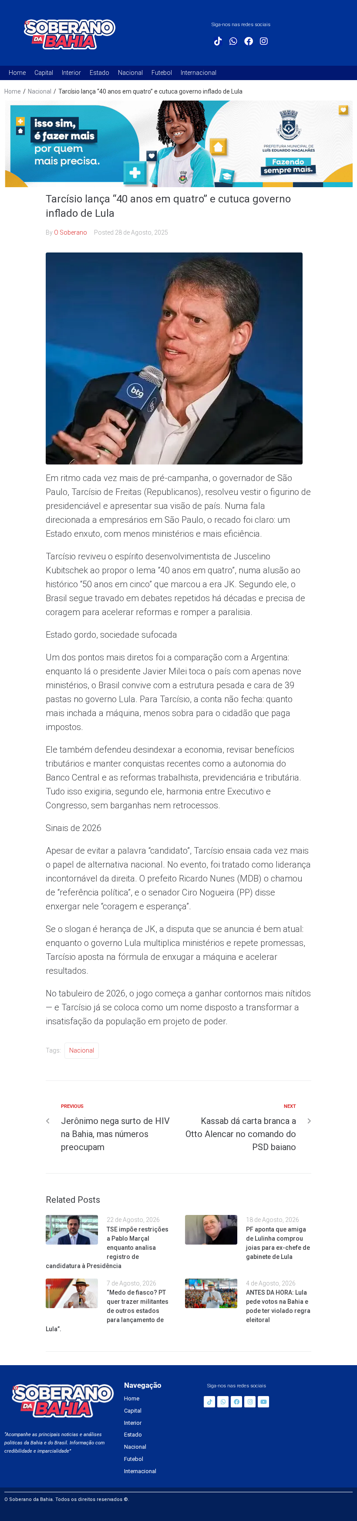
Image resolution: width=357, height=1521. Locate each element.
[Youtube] (263, 1401)
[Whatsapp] (233, 41)
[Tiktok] (218, 41)
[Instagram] (263, 41)
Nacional (39, 91)
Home (12, 91)
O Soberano (70, 232)
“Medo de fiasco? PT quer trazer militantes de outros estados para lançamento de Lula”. (107, 1311)
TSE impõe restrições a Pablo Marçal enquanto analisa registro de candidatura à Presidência (107, 1247)
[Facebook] (248, 41)
